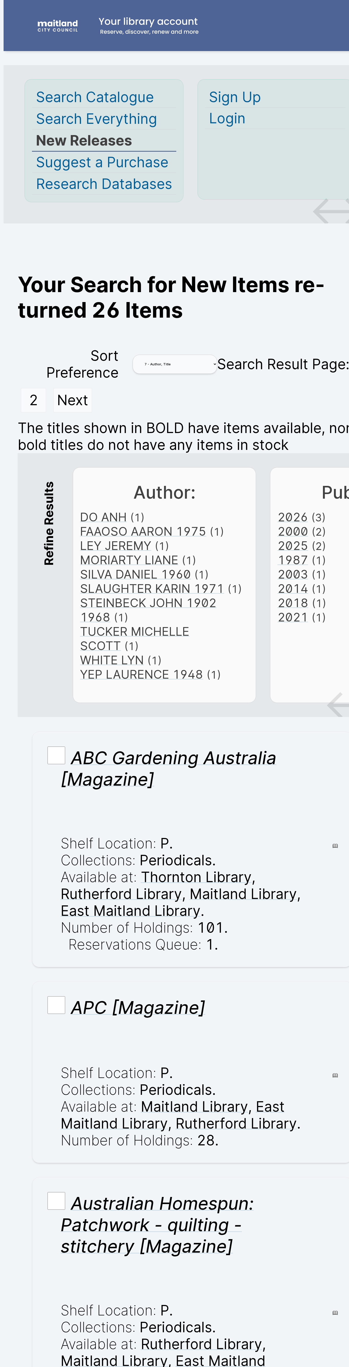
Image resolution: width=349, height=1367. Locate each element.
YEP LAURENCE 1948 (141, 674)
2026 (292, 517)
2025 (292, 545)
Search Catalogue (95, 97)
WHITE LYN (112, 660)
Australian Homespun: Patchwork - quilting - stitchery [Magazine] (157, 1225)
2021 (292, 617)
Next (72, 400)
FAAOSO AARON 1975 (143, 531)
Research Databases (104, 183)
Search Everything (96, 118)
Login (227, 118)
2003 (292, 574)
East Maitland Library (131, 910)
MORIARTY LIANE (129, 560)
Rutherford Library (121, 893)
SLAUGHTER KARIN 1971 (152, 588)
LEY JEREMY (115, 545)
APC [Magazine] (138, 1007)
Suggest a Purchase (102, 162)
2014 (292, 588)
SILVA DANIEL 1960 (135, 574)
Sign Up (235, 97)
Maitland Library (243, 893)
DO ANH (103, 517)
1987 (292, 560)
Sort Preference (82, 364)
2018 (292, 603)
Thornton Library (196, 877)
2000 (292, 531)
